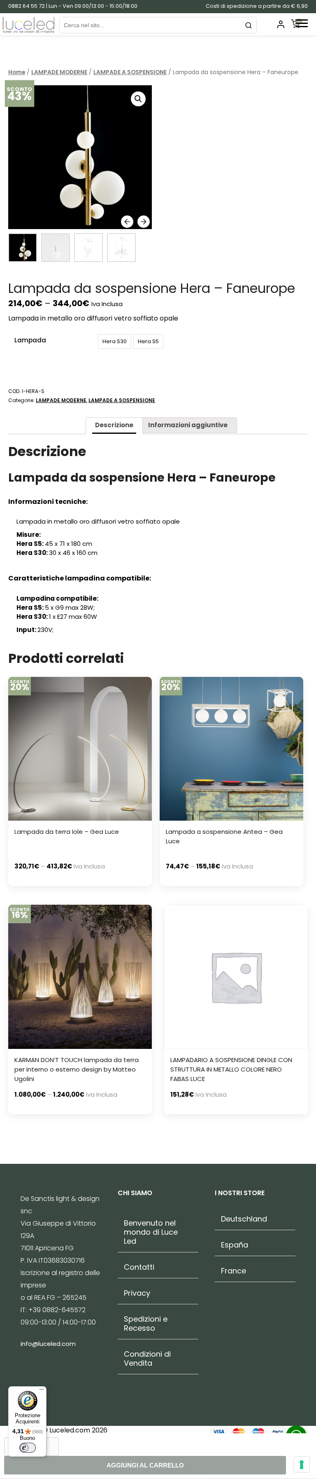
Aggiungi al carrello (145, 1465)
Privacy (137, 1293)
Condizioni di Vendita (147, 1359)
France (233, 1270)
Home (16, 72)
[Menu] (41, 1391)
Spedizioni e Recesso (145, 1324)
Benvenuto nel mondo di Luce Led (151, 1232)
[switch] (27, 1448)
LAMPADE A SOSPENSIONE (130, 72)
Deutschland (244, 1219)
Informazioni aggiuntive (188, 425)
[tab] (114, 425)
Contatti (139, 1267)
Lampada (30, 340)
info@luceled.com (48, 1343)
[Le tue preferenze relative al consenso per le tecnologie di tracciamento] (301, 1464)
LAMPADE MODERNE (59, 72)
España (234, 1245)
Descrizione (114, 425)
